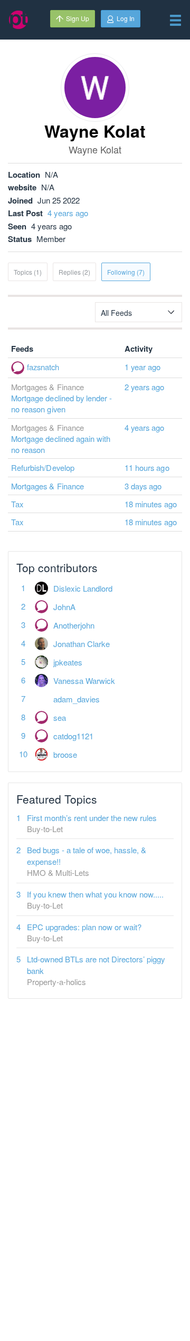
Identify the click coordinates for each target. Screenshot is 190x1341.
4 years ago (68, 212)
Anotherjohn (73, 625)
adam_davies (76, 699)
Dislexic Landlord (82, 588)
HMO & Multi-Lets (58, 872)
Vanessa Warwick (84, 680)
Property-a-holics (56, 981)
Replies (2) (74, 271)
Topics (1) (28, 271)
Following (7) (126, 271)
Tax (17, 503)
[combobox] (138, 312)
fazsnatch (43, 366)
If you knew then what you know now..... (95, 894)
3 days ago (143, 485)
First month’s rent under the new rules (92, 817)
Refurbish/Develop (42, 467)
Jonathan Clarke (81, 643)
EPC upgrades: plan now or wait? (84, 926)
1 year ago (143, 366)
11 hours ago (147, 467)
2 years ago (145, 386)
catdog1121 (73, 735)
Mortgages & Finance (47, 485)
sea (59, 717)
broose (65, 754)
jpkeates (67, 662)
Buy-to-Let (45, 828)
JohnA (64, 606)
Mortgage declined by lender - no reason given (61, 403)
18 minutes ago (151, 503)
